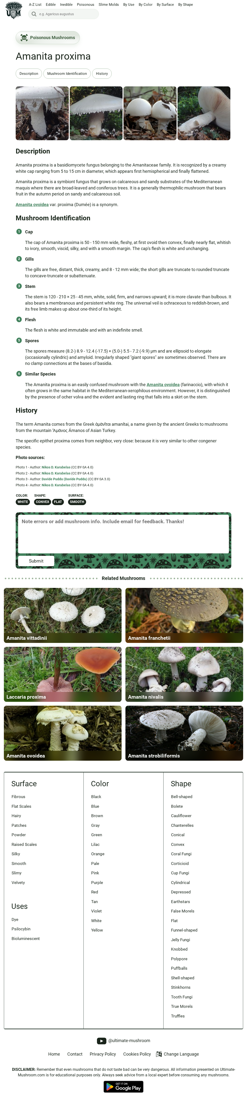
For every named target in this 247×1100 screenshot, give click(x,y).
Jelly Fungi (180, 939)
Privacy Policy (103, 1054)
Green (96, 834)
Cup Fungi (180, 872)
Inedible (66, 4)
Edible (51, 4)
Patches (19, 825)
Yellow (97, 930)
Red (94, 892)
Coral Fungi (181, 853)
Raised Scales (24, 844)
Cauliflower (181, 815)
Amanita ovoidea (32, 204)
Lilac (95, 844)
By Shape (185, 4)
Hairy (16, 815)
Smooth (77, 502)
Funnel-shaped (184, 930)
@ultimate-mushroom (128, 1040)
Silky (16, 853)
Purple (97, 882)
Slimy (16, 872)
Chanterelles (182, 825)
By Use (128, 4)
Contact (74, 1054)
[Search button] (34, 14)
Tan (94, 901)
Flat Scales (21, 806)
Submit (36, 561)
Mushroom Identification (67, 73)
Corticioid (180, 863)
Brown (97, 815)
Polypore (179, 958)
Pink (95, 872)
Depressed (181, 892)
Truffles (178, 1016)
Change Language (181, 1054)
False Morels (182, 911)
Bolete (177, 806)
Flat (58, 502)
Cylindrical (180, 882)
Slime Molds (109, 4)
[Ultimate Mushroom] (14, 10)
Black (96, 796)
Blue (95, 806)
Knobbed (179, 949)
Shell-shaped (182, 977)
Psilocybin (21, 928)
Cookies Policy (137, 1054)
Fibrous (18, 796)
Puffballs (179, 968)
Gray (95, 825)
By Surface (165, 4)
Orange (97, 853)
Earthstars (180, 901)
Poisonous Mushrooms (52, 37)
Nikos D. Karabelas (56, 467)
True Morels (182, 1006)
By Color (145, 4)
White (23, 502)
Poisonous (85, 4)
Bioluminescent (26, 938)
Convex (42, 502)
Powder (19, 834)
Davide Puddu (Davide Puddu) (64, 479)
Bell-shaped (181, 796)
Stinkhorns (181, 987)
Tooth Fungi (181, 997)
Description (29, 73)
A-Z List (35, 4)
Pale (95, 863)
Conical (178, 834)
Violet (96, 911)
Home (54, 1054)
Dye (15, 919)
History (102, 73)
